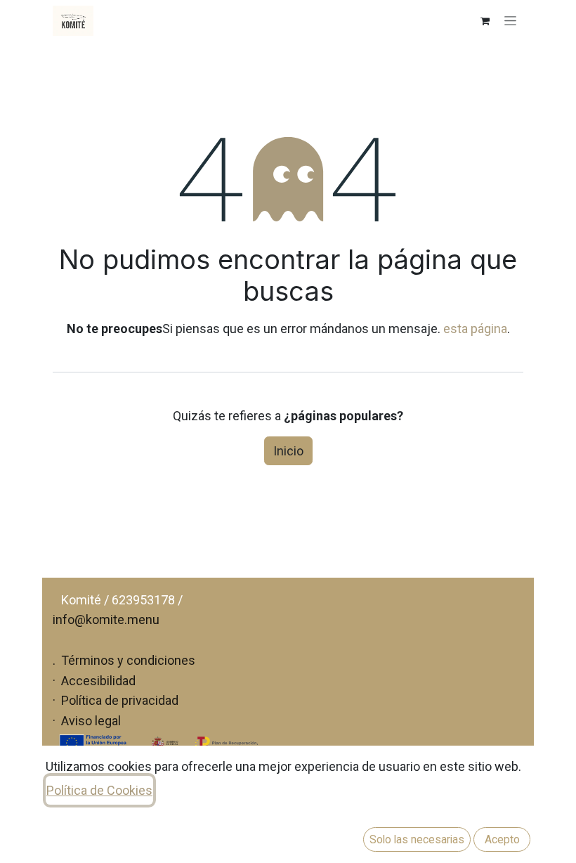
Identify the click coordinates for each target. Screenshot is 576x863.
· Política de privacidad (115, 700)
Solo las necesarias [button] (416, 839)
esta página (475, 328)
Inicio (288, 450)
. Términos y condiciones (124, 660)
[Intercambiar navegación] (510, 21)
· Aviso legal (87, 720)
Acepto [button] (502, 839)
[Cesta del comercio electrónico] (484, 21)
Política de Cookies (99, 790)
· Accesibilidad (94, 680)
